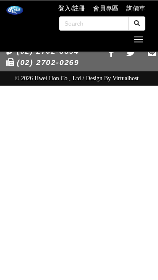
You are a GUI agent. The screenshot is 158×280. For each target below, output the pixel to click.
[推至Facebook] (111, 52)
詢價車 (135, 8)
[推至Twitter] (131, 52)
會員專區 (105, 8)
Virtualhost (125, 78)
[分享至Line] (152, 52)
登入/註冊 (71, 8)
